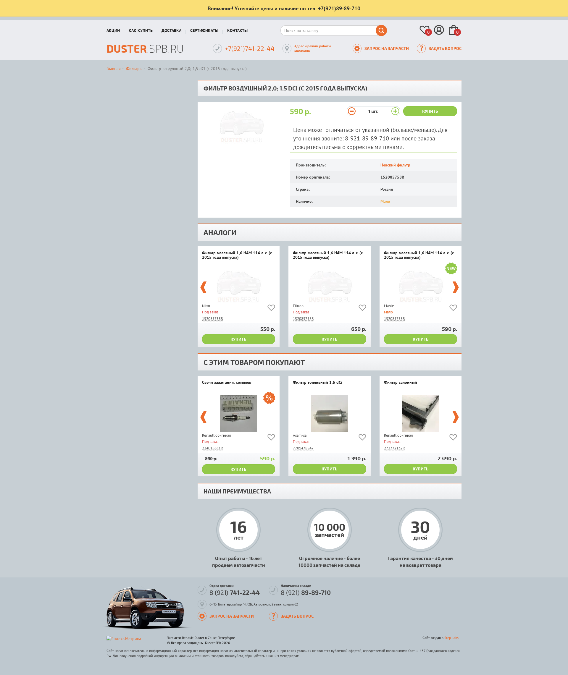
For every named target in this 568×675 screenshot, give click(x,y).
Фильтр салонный (400, 382)
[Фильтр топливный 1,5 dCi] (329, 413)
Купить (430, 111)
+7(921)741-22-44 (250, 48)
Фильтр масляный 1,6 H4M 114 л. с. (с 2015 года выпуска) (237, 255)
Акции (113, 30)
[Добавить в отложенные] (271, 308)
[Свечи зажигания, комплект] (238, 413)
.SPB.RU (145, 48)
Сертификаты (204, 30)
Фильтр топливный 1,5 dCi (317, 382)
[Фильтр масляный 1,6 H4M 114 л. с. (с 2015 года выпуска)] (238, 284)
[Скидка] (269, 398)
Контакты (237, 30)
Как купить (141, 30)
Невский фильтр (395, 165)
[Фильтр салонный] (420, 413)
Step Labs (451, 637)
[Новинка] (451, 269)
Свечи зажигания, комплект (227, 382)
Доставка (171, 30)
